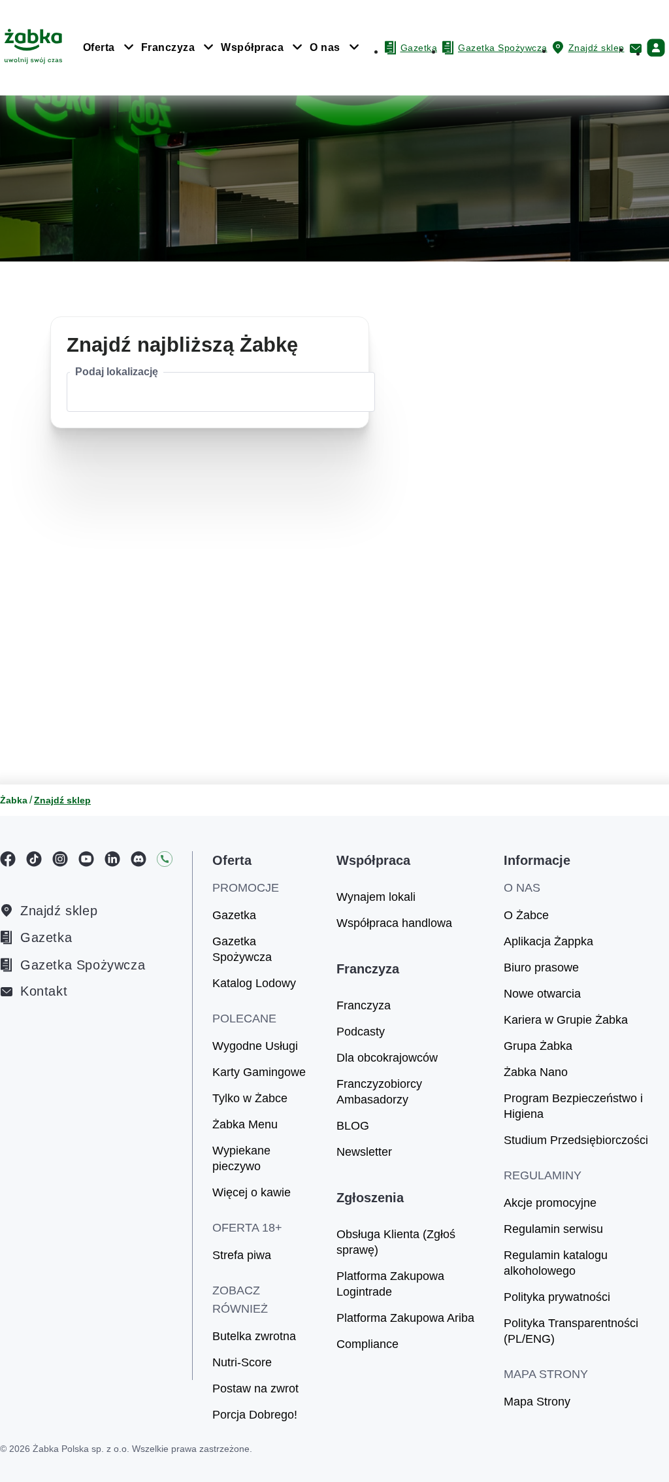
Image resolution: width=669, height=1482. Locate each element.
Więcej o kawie (251, 1192)
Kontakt (43, 991)
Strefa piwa (241, 1255)
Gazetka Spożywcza (82, 965)
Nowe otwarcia (542, 993)
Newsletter (364, 1151)
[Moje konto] (656, 48)
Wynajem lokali (376, 896)
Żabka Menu (245, 1124)
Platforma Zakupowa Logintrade (390, 1284)
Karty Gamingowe (259, 1072)
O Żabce (526, 915)
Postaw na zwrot (255, 1388)
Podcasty (360, 1031)
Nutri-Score (242, 1362)
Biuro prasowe (541, 967)
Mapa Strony (537, 1401)
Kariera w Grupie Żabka (566, 1019)
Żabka (13, 800)
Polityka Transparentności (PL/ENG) (571, 1331)
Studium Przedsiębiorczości (576, 1140)
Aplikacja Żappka (548, 941)
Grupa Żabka (538, 1046)
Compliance (367, 1344)
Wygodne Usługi (255, 1046)
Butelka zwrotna (254, 1336)
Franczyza (363, 1005)
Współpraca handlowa (394, 923)
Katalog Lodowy (254, 983)
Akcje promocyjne (550, 1202)
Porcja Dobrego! (254, 1414)
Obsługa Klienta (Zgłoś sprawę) (395, 1242)
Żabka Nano (536, 1072)
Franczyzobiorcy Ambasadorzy (379, 1091)
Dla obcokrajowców (387, 1057)
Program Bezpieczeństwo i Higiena (573, 1106)
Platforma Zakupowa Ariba (405, 1317)
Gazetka (46, 937)
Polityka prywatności (557, 1297)
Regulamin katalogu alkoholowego (556, 1263)
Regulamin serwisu (553, 1229)
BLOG (352, 1125)
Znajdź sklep (58, 910)
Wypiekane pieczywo (241, 1158)
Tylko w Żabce (249, 1098)
